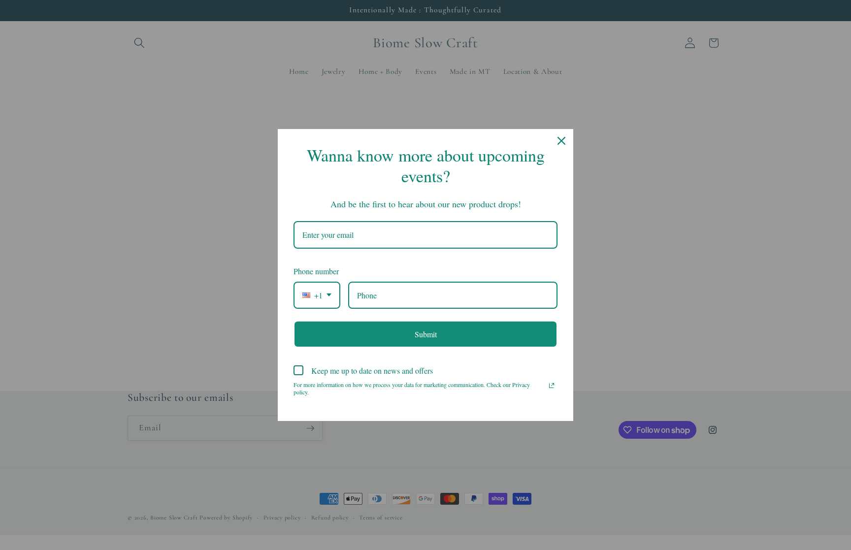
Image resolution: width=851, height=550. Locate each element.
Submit (426, 334)
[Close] (561, 141)
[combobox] (317, 295)
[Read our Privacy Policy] (551, 385)
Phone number (316, 271)
